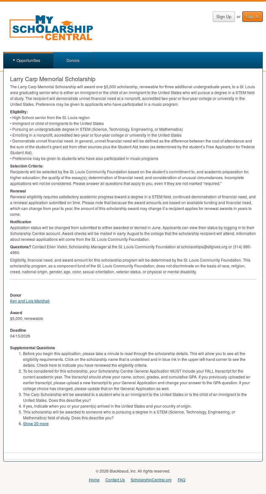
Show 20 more (36, 423)
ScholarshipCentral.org (151, 479)
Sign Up (223, 16)
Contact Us (115, 479)
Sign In (252, 16)
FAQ (181, 479)
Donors (72, 60)
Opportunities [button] (28, 60)
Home (94, 479)
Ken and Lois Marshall (30, 300)
